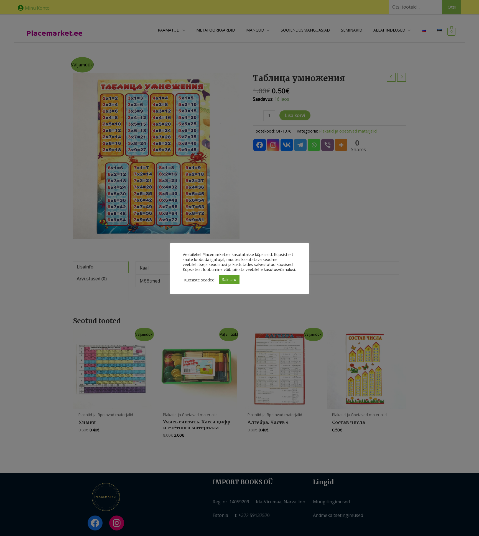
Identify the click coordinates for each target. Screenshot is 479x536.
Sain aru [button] (229, 279)
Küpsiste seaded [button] (199, 279)
